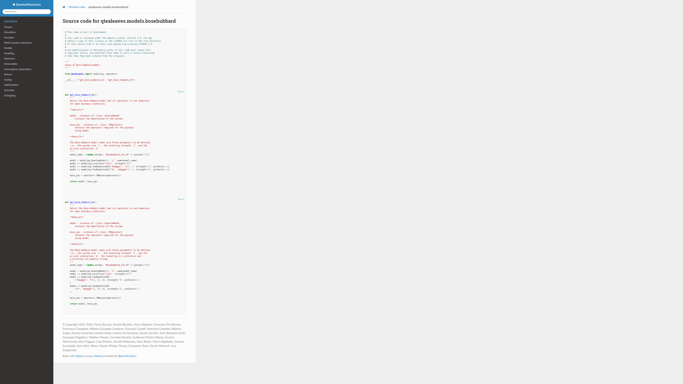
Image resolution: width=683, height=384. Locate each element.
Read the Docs (127, 356)
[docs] (181, 92)
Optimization (11, 85)
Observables (10, 64)
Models (8, 48)
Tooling (8, 79)
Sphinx (80, 356)
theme (98, 356)
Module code (77, 7)
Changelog (9, 95)
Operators (9, 58)
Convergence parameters (17, 69)
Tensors (8, 27)
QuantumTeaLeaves (28, 4)
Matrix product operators (18, 42)
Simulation (10, 32)
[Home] (64, 7)
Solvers (8, 74)
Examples (9, 90)
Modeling (9, 53)
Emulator (9, 37)
